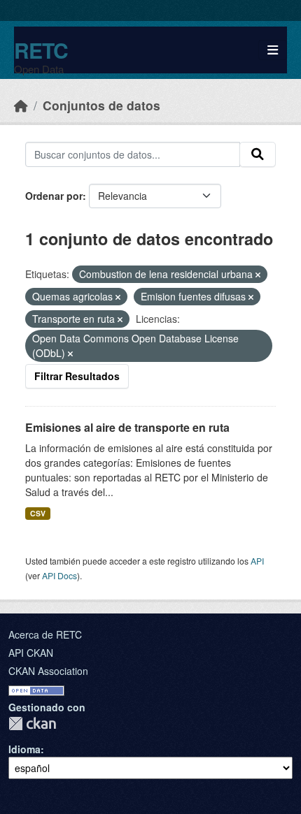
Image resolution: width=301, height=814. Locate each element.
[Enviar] (257, 154)
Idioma (24, 749)
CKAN (32, 723)
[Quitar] (257, 274)
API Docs (59, 575)
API (257, 561)
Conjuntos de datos (101, 105)
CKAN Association (48, 671)
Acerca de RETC (45, 634)
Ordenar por (54, 196)
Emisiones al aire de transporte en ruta (127, 427)
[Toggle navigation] (272, 50)
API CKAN (30, 653)
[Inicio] (21, 105)
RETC (41, 50)
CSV (38, 513)
